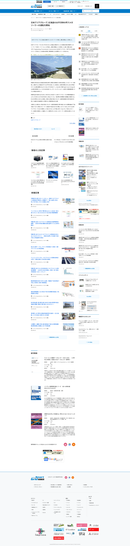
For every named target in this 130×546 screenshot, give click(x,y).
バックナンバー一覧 (91, 307)
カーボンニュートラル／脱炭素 (36, 512)
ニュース (68, 505)
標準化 (44, 507)
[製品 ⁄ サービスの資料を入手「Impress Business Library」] (58, 534)
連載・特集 (34, 14)
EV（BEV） (91, 14)
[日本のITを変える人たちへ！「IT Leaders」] (70, 530)
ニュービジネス (57, 509)
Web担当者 (71, 1)
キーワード (79, 509)
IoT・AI (55, 1)
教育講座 (78, 2)
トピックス (68, 507)
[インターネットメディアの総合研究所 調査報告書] (93, 526)
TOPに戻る (72, 123)
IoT (75, 14)
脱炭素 (63, 14)
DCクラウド (87, 1)
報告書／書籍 (50, 6)
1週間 (89, 31)
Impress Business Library (84, 204)
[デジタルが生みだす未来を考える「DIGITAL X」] (70, 534)
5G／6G (33, 505)
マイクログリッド (35, 502)
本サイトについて (37, 484)
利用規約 (85, 484)
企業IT (79, 1)
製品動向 (79, 500)
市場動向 (79, 514)
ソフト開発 (82, 1)
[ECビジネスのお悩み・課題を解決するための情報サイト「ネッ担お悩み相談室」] (58, 539)
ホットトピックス (80, 507)
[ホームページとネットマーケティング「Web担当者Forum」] (82, 526)
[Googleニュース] (69, 444)
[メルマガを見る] (66, 477)
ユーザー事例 (69, 516)
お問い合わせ (69, 484)
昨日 (82, 31)
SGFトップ (32, 17)
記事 (90, 498)
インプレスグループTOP (88, 486)
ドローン (75, 2)
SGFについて (80, 6)
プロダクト (68, 511)
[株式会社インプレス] (40, 532)
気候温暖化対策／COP (57, 512)
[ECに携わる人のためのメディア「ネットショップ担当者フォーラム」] (93, 530)
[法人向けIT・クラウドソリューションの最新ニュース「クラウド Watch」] (58, 530)
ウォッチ (78, 511)
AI (50, 14)
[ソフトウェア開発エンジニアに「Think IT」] (70, 526)
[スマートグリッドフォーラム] (37, 479)
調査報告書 (91, 502)
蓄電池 (44, 509)
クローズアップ (69, 509)
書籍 (90, 500)
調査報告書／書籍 (41, 14)
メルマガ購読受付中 (60, 6)
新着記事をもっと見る (54, 337)
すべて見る (90, 342)
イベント (68, 502)
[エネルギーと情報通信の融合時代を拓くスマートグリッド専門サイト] (82, 530)
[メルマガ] (65, 444)
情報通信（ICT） (34, 507)
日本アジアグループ (35, 120)
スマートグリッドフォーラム (37, 6)
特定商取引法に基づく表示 (56, 486)
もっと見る (89, 200)
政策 (32, 509)
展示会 (78, 516)
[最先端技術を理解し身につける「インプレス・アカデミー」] (93, 534)
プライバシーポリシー (38, 486)
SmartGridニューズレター (94, 505)
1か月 (96, 31)
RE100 (44, 512)
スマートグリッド (56, 14)
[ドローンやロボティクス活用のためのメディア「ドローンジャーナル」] (82, 534)
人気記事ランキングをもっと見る (90, 95)
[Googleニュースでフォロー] (69, 477)
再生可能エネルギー (83, 14)
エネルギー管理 (70, 14)
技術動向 (68, 500)
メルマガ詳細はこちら (95, 214)
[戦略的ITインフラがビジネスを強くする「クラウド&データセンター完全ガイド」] (58, 526)
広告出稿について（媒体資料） (56, 484)
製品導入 (63, 1)
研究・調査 (71, 2)
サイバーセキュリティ (58, 507)
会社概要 (69, 486)
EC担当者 (75, 1)
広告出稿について (88, 6)
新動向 (68, 514)
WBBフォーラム (34, 515)
